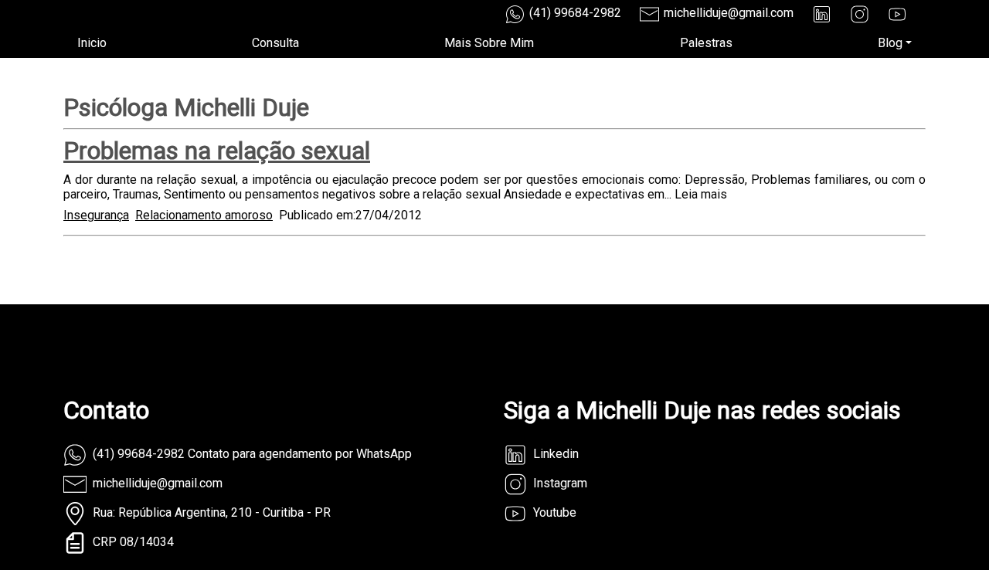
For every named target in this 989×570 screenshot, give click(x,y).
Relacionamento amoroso (204, 215)
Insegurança (96, 215)
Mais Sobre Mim (489, 43)
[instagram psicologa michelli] (859, 14)
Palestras (706, 43)
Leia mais (701, 194)
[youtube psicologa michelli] (897, 14)
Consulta (275, 43)
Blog (890, 43)
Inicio (92, 43)
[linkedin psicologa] (821, 14)
